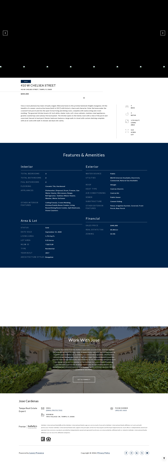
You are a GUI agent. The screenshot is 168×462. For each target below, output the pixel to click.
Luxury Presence (36, 453)
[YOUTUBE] (147, 453)
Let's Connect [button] (84, 379)
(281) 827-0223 (121, 410)
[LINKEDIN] (137, 453)
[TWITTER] (142, 453)
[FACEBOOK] (126, 453)
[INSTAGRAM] (131, 453)
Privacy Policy (104, 453)
